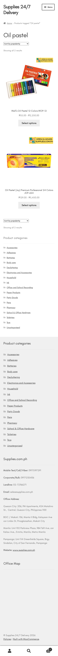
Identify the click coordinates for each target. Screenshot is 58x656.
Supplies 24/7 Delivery (16, 9)
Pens (9, 302)
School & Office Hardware (18, 312)
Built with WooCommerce (26, 639)
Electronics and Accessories (19, 272)
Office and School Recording (20, 287)
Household (11, 277)
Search (29, 651)
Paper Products (13, 292)
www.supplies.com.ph (24, 550)
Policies (7, 639)
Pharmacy (11, 307)
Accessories (12, 247)
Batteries (11, 257)
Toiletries (10, 317)
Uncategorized (13, 327)
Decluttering (12, 267)
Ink (8, 282)
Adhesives (11, 252)
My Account (9, 651)
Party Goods (12, 297)
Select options (29, 123)
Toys (8, 322)
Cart (45, 648)
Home (9, 23)
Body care (11, 262)
